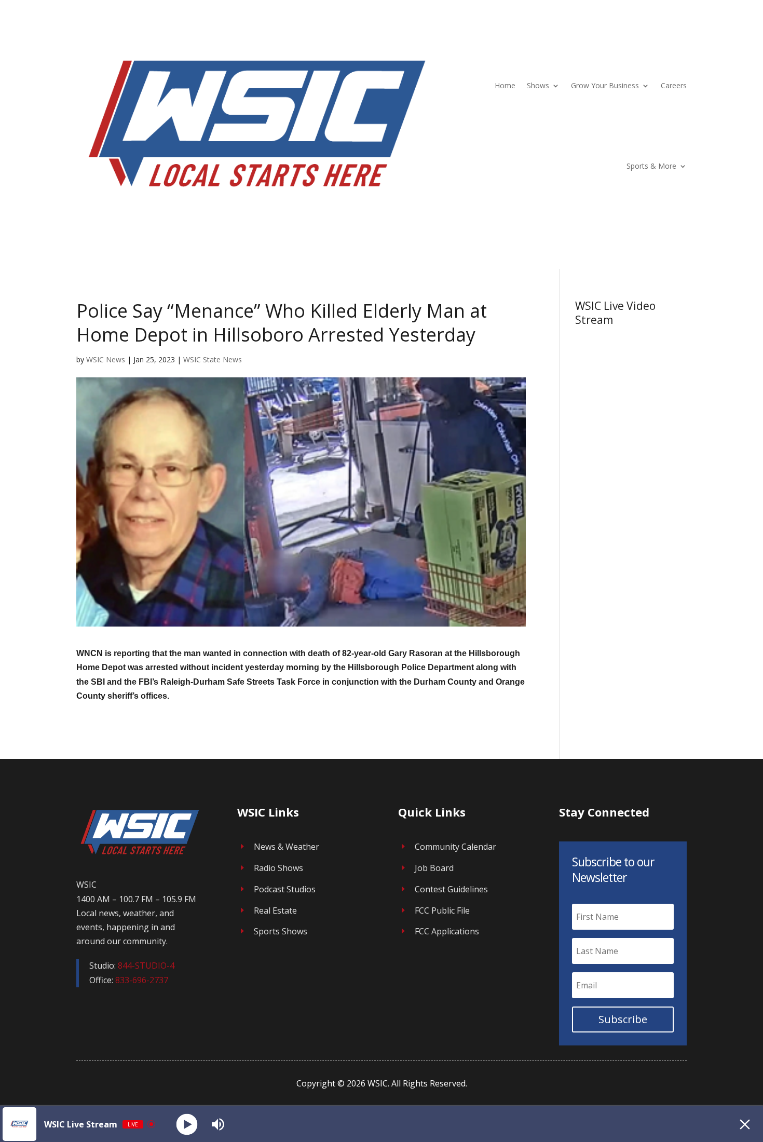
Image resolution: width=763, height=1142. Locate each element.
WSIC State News (212, 359)
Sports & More (651, 166)
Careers (674, 85)
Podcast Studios (285, 889)
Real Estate (275, 910)
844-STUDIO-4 (146, 965)
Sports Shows (280, 931)
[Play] (187, 1124)
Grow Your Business (605, 85)
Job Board (434, 868)
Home (505, 85)
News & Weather (286, 846)
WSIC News (105, 359)
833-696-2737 (141, 980)
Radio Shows (278, 868)
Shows (538, 85)
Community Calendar (455, 846)
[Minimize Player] (745, 1124)
